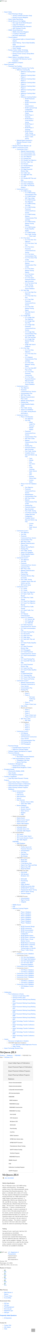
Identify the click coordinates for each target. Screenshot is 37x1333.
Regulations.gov (8, 1310)
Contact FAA (7, 1325)
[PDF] (5, 1271)
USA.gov (6, 1305)
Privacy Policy (8, 1296)
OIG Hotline (7, 1327)
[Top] (33, 1330)
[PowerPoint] (5, 1274)
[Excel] (5, 1284)
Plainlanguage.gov (9, 1307)
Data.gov (6, 1312)
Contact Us (25, 8)
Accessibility (7, 1298)
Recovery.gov (8, 1309)
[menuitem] (20, 37)
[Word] (5, 1281)
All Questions (8, 1318)
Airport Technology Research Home (11, 4)
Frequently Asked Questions (8, 1315)
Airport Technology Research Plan (11, 8)
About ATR (26, 4)
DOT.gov (6, 1303)
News (32, 4)
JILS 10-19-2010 (9, 1178)
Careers (32, 8)
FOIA (5, 1329)
